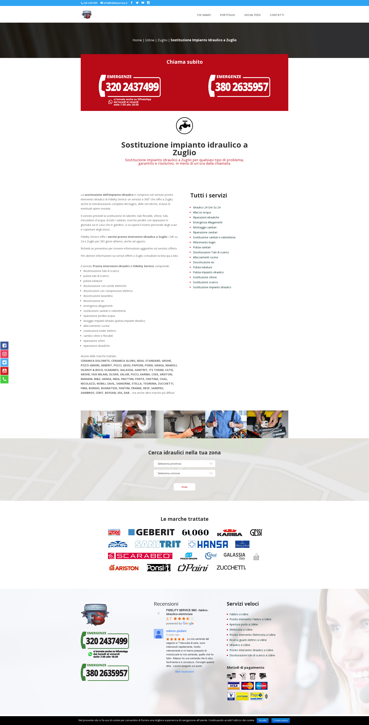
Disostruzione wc (203, 262)
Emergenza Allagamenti (207, 222)
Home (137, 40)
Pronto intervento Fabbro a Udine (250, 619)
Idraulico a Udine (239, 645)
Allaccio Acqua (202, 212)
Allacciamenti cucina (205, 257)
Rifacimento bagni (204, 242)
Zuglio (162, 40)
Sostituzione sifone (205, 277)
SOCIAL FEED (252, 15)
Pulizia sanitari (202, 247)
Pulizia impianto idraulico (208, 272)
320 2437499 (90, 3)
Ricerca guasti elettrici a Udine (248, 640)
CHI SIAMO (204, 15)
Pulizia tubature (202, 267)
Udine (149, 40)
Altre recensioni (184, 671)
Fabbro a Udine (238, 614)
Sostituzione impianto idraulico (212, 287)
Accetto (263, 720)
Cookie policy (280, 720)
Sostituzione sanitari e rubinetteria (214, 237)
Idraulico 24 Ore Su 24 (206, 207)
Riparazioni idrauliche (206, 217)
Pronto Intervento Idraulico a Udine (251, 650)
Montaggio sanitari (204, 227)
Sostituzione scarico (205, 282)
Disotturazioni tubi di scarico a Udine (252, 655)
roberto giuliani (176, 631)
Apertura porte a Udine (243, 624)
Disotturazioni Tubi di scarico (211, 252)
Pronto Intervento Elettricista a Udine (252, 635)
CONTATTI (277, 15)
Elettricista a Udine (241, 629)
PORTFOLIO (227, 15)
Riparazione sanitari (205, 232)
